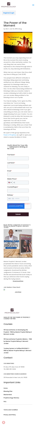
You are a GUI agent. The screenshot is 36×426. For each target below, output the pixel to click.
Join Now (18, 292)
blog (20, 29)
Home (6, 388)
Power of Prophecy (10, 135)
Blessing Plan (8, 391)
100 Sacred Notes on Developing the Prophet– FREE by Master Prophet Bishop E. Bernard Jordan (18, 332)
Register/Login (8, 13)
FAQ (5, 401)
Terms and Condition (11, 410)
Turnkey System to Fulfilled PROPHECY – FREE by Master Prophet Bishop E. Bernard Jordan (17, 351)
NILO (7, 29)
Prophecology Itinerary (11, 398)
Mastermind (8, 394)
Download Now (18, 281)
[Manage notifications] (3, 422)
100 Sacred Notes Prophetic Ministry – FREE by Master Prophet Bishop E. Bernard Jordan (18, 341)
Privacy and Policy (10, 415)
